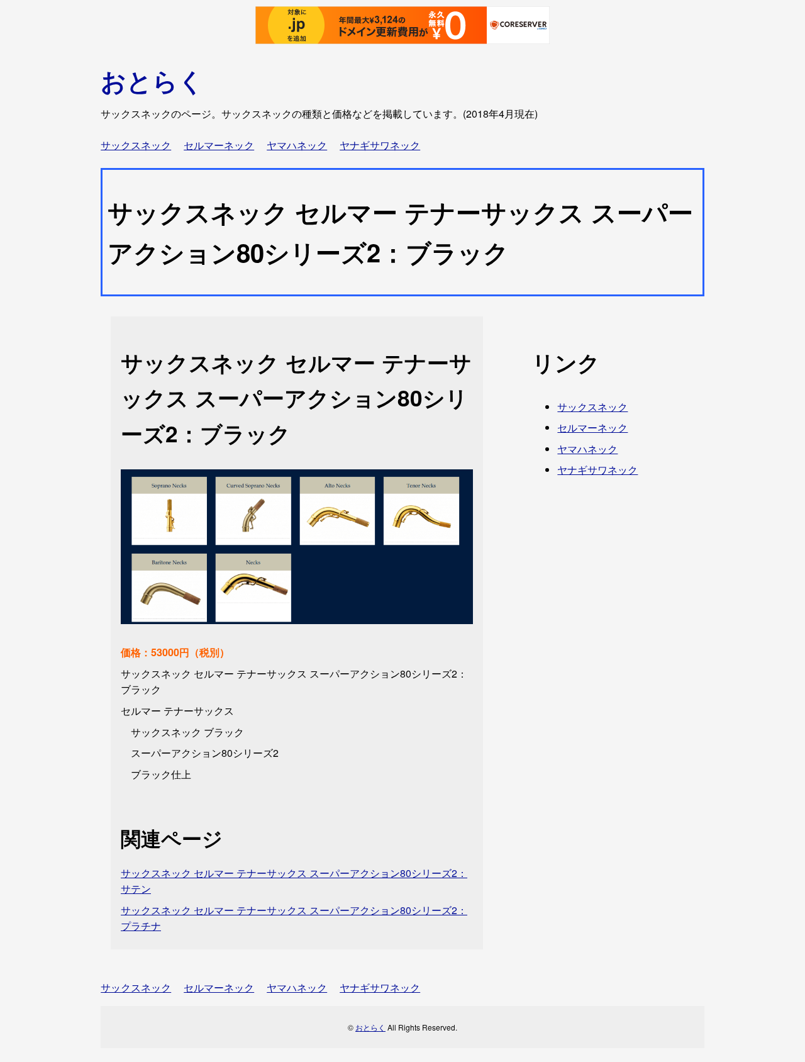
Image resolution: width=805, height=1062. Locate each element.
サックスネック (136, 145)
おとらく (152, 80)
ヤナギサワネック (380, 145)
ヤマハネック (297, 145)
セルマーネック (219, 145)
